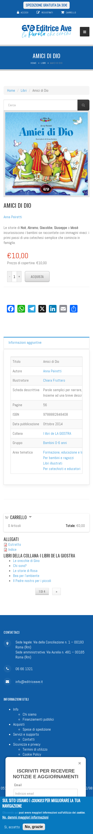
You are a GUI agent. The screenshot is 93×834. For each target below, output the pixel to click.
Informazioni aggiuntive (25, 342)
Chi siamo (29, 714)
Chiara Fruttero (54, 380)
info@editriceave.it (29, 681)
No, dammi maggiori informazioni (25, 817)
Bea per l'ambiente (26, 575)
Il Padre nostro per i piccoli (32, 580)
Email (18, 785)
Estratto (14, 544)
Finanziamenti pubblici (38, 719)
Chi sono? (20, 565)
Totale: (70, 525)
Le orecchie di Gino (26, 560)
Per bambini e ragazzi (58, 457)
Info (15, 709)
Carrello (71, 12)
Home (33, 63)
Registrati (47, 12)
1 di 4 (42, 591)
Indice (12, 549)
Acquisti (19, 724)
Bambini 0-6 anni (55, 442)
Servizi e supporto (26, 734)
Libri (43, 63)
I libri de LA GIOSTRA (57, 433)
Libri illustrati (52, 463)
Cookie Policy (32, 754)
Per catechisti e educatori (61, 468)
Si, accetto (12, 826)
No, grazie (34, 827)
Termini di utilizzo (35, 749)
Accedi (24, 12)
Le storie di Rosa (25, 570)
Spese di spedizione (37, 729)
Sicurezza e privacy (26, 744)
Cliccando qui (10, 812)
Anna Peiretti (13, 216)
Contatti (29, 739)
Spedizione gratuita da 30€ (46, 5)
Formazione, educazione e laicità (66, 452)
